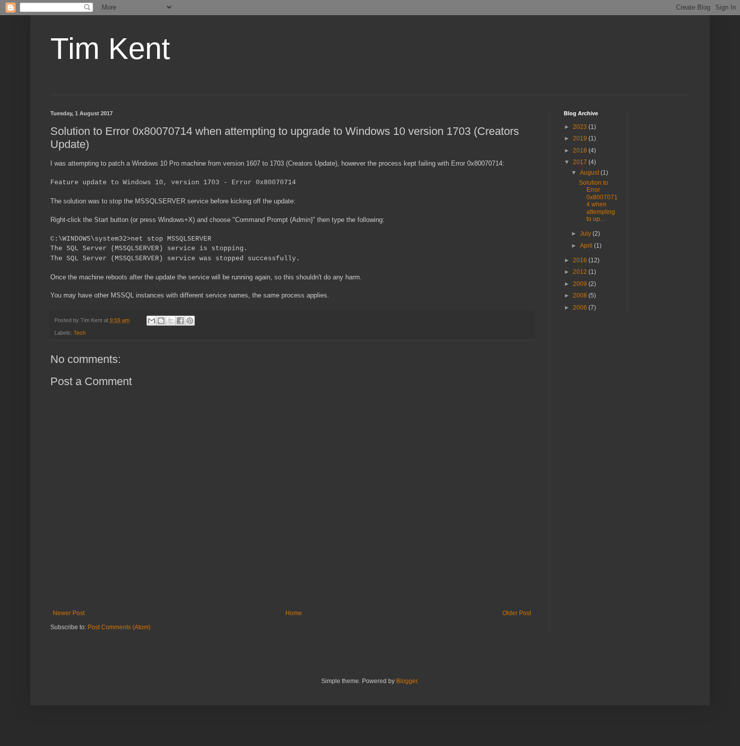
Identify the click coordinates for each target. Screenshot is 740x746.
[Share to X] (171, 321)
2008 (580, 295)
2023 (580, 126)
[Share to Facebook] (180, 321)
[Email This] (151, 321)
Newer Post (69, 613)
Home (293, 613)
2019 (580, 138)
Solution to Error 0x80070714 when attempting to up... (598, 200)
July (586, 233)
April (587, 245)
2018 (580, 150)
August (590, 172)
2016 (580, 260)
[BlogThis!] (161, 321)
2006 (580, 307)
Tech (79, 333)
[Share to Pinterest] (190, 321)
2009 (580, 283)
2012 (580, 271)
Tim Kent (110, 48)
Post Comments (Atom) (119, 627)
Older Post (516, 613)
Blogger (406, 681)
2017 (580, 162)
